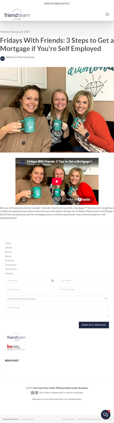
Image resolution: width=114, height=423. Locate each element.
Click (34, 399)
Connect (9, 273)
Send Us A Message (94, 325)
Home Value (10, 265)
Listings (8, 247)
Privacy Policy (69, 419)
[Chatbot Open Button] (105, 414)
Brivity (16, 419)
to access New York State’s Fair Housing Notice (61, 399)
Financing (9, 260)
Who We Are (11, 269)
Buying (8, 252)
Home (8, 243)
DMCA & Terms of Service (89, 419)
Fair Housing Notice (57, 3)
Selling (8, 256)
